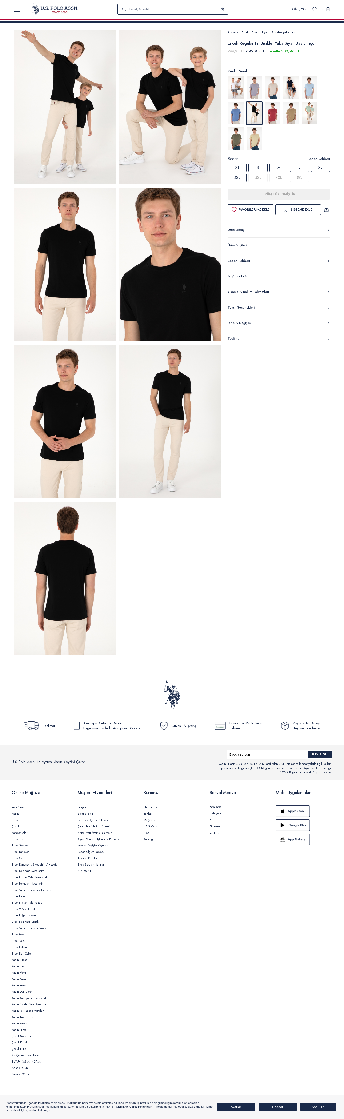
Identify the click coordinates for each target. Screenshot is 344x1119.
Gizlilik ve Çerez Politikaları (94, 820)
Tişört (265, 32)
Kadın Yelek (19, 985)
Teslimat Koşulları (88, 858)
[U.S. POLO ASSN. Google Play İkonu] (304, 825)
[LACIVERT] (291, 88)
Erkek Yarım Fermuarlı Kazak (29, 928)
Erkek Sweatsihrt (21, 858)
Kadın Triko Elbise (23, 1017)
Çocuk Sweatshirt (22, 1036)
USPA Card (150, 826)
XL (320, 167)
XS (237, 167)
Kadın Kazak (19, 1023)
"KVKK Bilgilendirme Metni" (297, 772)
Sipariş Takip (85, 814)
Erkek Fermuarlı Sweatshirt (28, 884)
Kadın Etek (18, 966)
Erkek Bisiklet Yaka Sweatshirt (29, 877)
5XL (300, 177)
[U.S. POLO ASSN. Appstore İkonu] (304, 811)
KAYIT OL (319, 754)
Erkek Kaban (19, 947)
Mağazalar (150, 820)
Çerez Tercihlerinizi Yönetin (94, 826)
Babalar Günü (20, 1074)
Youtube (215, 833)
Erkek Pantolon (20, 852)
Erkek (245, 32)
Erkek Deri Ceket (22, 953)
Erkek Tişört (19, 839)
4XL (279, 177)
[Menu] (17, 9)
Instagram (216, 813)
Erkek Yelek (18, 941)
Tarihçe (148, 814)
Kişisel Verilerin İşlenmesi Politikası (98, 839)
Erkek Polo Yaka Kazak (25, 922)
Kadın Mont (19, 973)
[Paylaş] (326, 209)
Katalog (148, 839)
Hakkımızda (151, 807)
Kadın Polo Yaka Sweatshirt (28, 1011)
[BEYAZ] (236, 88)
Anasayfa (233, 32)
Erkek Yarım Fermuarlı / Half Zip (31, 890)
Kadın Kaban (20, 979)
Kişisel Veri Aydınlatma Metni (95, 833)
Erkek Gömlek (20, 845)
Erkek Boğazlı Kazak (24, 915)
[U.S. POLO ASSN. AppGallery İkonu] (304, 839)
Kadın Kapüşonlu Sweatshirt (29, 998)
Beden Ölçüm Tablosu (91, 852)
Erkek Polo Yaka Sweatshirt (28, 871)
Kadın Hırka (19, 1030)
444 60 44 (84, 871)
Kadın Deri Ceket (22, 992)
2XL (237, 177)
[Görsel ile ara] (222, 9)
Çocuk (15, 826)
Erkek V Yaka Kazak (23, 909)
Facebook (215, 806)
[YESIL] (291, 113)
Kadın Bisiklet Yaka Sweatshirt (30, 1004)
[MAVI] (309, 88)
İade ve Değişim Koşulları (93, 845)
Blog (146, 833)
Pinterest (215, 826)
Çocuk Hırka (19, 1049)
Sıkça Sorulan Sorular (91, 864)
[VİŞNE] (272, 113)
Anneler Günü (20, 1068)
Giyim (255, 32)
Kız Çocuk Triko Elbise (25, 1055)
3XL (258, 177)
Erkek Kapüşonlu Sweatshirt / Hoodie (34, 864)
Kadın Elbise (19, 960)
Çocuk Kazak (19, 1042)
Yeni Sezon (18, 807)
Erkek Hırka (18, 896)
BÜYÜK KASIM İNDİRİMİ (26, 1061)
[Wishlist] (314, 9)
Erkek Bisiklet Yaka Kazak (27, 903)
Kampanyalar (19, 833)
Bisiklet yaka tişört (284, 32)
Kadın (15, 814)
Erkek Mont (18, 934)
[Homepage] (55, 9)
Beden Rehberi (319, 158)
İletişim (82, 807)
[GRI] (254, 88)
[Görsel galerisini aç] (65, 107)
